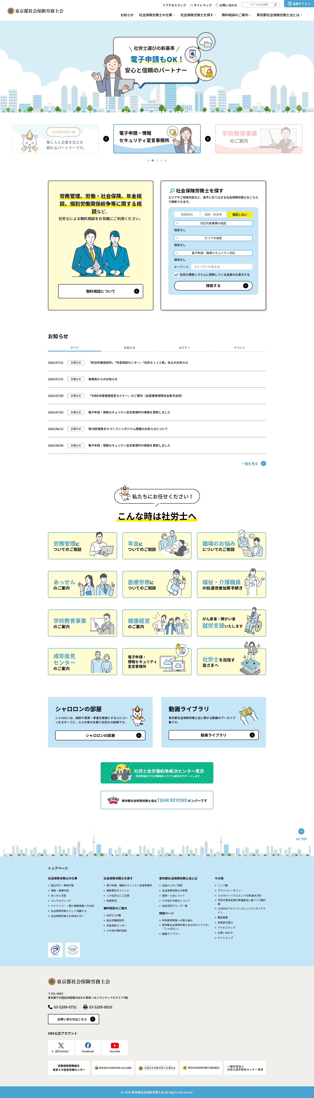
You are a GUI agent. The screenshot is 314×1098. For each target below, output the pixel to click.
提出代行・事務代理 (62, 885)
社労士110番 (113, 915)
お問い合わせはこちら (72, 1019)
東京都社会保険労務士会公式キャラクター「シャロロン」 (186, 926)
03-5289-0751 (65, 1006)
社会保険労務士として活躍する (68, 911)
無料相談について (100, 291)
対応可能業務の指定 (213, 223)
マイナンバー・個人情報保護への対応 (72, 906)
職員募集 (223, 917)
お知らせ (127, 14)
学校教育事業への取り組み (177, 920)
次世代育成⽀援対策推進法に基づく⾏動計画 (242, 902)
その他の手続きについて (176, 900)
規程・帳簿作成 (60, 890)
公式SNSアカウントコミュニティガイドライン (241, 910)
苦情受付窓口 (225, 922)
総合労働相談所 (115, 920)
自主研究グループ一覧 (174, 906)
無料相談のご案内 (235, 14)
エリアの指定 (213, 238)
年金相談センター (116, 925)
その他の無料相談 (116, 930)
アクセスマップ (176, 5)
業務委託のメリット (117, 890)
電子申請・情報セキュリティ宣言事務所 (129, 885)
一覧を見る (249, 463)
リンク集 (223, 885)
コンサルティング (61, 900)
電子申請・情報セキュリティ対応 (213, 253)
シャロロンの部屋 (100, 735)
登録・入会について (173, 895)
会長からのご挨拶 (172, 885)
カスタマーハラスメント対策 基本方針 (239, 895)
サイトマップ (203, 5)
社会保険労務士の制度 (175, 890)
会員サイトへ (301, 3)
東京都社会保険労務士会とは (278, 14)
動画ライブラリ (213, 735)
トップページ (58, 868)
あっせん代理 (58, 895)
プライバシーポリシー (230, 890)
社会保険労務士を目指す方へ (67, 916)
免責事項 (111, 900)
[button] (106, 139)
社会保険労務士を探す (197, 14)
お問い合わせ (228, 5)
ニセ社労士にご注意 (117, 895)
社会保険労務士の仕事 (155, 14)
